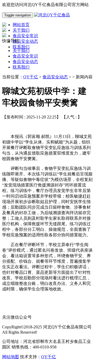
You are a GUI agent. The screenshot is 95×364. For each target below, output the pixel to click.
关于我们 (21, 50)
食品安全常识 (25, 56)
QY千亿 (30, 77)
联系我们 (21, 67)
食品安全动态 (25, 61)
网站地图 (10, 357)
